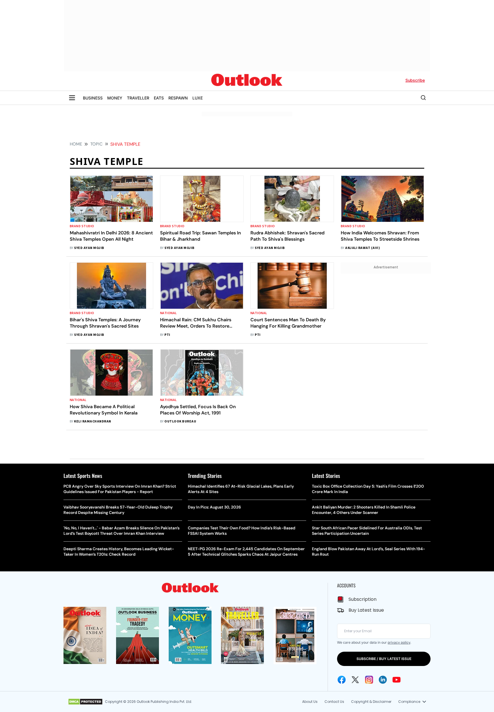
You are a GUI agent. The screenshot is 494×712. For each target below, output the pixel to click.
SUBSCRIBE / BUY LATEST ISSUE (383, 659)
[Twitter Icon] (355, 679)
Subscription (362, 599)
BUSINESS (93, 97)
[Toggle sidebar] (72, 98)
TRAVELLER (138, 97)
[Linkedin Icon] (382, 679)
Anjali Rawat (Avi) (362, 248)
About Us (310, 701)
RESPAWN (178, 97)
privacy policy (399, 642)
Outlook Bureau (180, 421)
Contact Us (334, 701)
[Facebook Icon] (341, 679)
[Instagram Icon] (369, 679)
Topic (96, 144)
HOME (76, 144)
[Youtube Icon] (396, 679)
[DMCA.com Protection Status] (85, 701)
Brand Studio (82, 226)
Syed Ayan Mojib (89, 248)
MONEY (114, 97)
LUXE (197, 97)
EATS (159, 97)
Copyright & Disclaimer (371, 701)
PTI (167, 334)
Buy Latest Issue (366, 610)
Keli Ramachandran (92, 421)
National (168, 313)
